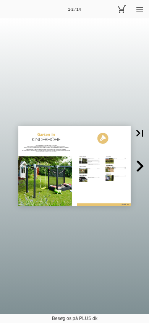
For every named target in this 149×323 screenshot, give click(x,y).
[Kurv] (121, 9)
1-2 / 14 (74, 9)
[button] (140, 133)
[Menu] (140, 9)
